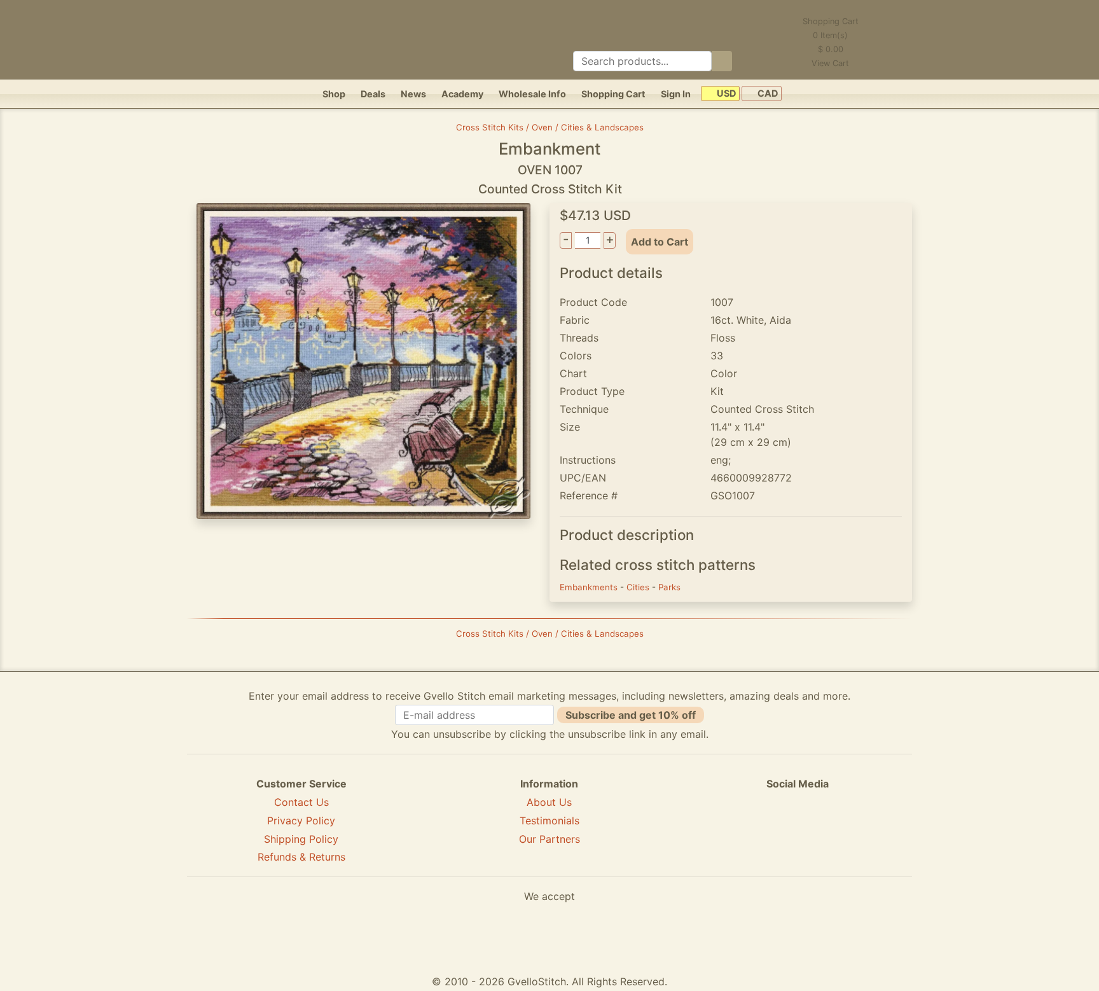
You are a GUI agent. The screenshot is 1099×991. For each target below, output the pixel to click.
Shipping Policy (301, 839)
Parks (669, 587)
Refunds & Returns (301, 856)
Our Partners (549, 839)
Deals (373, 93)
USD (725, 93)
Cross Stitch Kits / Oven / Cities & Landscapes (550, 127)
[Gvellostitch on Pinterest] (797, 830)
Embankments (590, 587)
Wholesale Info (532, 93)
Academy (462, 93)
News (413, 93)
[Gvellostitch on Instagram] (841, 830)
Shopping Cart (613, 93)
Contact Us (301, 802)
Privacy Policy (301, 820)
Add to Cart (659, 241)
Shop (333, 93)
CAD (767, 93)
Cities (639, 587)
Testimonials (549, 820)
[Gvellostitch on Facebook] (753, 830)
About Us (549, 802)
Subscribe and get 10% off (630, 715)
